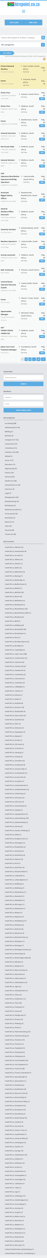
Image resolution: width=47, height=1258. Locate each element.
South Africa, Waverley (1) (14, 1220)
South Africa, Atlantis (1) (13, 564)
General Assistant (8, 133)
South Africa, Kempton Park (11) (16, 839)
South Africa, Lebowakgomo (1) (16, 880)
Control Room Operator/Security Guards (8, 285)
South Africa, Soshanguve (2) (15, 1142)
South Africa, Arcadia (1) (14, 555)
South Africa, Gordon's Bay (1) (15, 769)
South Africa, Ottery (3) (13, 995)
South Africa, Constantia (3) (15, 683)
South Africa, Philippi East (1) (15, 1015)
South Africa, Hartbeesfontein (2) (17, 789)
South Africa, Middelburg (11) (15, 921)
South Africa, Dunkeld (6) (14, 703)
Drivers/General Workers (7, 67)
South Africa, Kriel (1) (12, 863)
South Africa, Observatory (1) (15, 978)
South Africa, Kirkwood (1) (14, 851)
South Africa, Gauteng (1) (14, 752)
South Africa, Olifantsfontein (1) (16, 991)
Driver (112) (9, 460)
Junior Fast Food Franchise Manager (9, 348)
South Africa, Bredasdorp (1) (15, 633)
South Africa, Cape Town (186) (16, 654)
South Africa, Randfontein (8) (15, 1089)
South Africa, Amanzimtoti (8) (15, 551)
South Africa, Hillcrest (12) (14, 802)
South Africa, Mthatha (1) (14, 962)
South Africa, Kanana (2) (13, 826)
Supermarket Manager (6, 312)
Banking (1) (9, 432)
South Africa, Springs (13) (14, 1151)
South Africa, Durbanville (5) (15, 711)
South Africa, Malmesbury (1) (15, 892)
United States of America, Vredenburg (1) (20, 1253)
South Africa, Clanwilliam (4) (15, 674)
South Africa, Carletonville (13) (16, 658)
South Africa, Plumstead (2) (15, 1052)
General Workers (8, 160)
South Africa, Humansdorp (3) (15, 806)
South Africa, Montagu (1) (14, 945)
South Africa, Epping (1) (13, 736)
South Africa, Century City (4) (15, 666)
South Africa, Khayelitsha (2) (15, 847)
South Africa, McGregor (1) (14, 904)
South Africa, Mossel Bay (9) (15, 954)
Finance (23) (9, 473)
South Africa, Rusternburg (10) (16, 1118)
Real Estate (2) (10, 518)
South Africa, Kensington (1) (15, 843)
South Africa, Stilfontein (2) (15, 1163)
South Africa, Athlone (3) (14, 559)
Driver (3, 81)
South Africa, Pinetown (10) (15, 1040)
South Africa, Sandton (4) (14, 1122)
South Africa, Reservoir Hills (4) (16, 1093)
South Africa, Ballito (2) (13, 568)
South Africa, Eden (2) (13, 724)
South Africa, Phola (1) (13, 1027)
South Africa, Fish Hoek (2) (14, 744)
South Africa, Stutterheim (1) (15, 1171)
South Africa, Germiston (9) (15, 761)
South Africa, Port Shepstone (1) (16, 1064)
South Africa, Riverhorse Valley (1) (17, 1101)
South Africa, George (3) (13, 757)
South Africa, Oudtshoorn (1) (15, 999)
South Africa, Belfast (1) (13, 588)
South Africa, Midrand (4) (14, 929)
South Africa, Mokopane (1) (15, 941)
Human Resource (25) (12, 485)
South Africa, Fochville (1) (14, 748)
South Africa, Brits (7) (12, 637)
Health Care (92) (11, 481)
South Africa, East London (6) (15, 715)
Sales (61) (8, 526)
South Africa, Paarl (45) (13, 1003)
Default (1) (8, 456)
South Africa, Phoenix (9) (14, 1019)
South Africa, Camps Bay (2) (15, 650)
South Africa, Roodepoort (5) (15, 1110)
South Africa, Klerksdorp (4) (15, 855)
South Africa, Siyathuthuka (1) (15, 1134)
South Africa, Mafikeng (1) (14, 884)
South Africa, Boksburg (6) (14, 625)
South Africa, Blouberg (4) (14, 617)
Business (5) (9, 436)
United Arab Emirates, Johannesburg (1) (19, 1249)
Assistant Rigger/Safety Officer (6, 195)
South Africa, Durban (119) (14, 707)
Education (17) (10, 464)
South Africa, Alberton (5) (14, 547)
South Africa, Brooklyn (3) (14, 646)
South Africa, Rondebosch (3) (15, 1105)
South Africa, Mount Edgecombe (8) (18, 958)
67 (38, 359)
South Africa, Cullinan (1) (14, 691)
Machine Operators (9, 241)
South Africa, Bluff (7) (12, 621)
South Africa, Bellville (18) (14, 592)
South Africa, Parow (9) (13, 1011)
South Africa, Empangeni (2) (15, 732)
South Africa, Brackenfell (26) (15, 629)
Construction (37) (11, 444)
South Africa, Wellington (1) (15, 1229)
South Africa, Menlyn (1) (13, 913)
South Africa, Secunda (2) (14, 1126)
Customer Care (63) (12, 452)
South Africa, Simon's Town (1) (16, 1130)
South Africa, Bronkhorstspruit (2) (17, 642)
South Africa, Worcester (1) (14, 1245)
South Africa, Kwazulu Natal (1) (16, 871)
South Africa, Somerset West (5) (16, 1138)
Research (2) (9, 522)
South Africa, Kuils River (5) (14, 867)
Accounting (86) (10, 423)
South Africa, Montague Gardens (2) (18, 949)
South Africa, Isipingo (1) (14, 810)
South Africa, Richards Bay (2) (15, 1097)
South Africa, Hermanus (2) (14, 798)
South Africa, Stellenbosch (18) (16, 1155)
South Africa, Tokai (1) (13, 1188)
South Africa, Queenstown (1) (15, 1081)
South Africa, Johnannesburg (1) (16, 822)
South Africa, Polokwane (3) (15, 1056)
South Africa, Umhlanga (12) (15, 1196)
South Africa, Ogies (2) (13, 986)
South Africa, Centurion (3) (14, 662)
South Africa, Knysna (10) (14, 859)
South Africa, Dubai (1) (13, 699)
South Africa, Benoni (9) (13, 596)
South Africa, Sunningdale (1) (15, 1175)
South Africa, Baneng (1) (13, 576)
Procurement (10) (11, 514)
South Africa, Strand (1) (13, 1167)
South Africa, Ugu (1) (12, 1192)
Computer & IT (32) (11, 440)
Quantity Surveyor (8, 229)
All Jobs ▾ (7, 53)
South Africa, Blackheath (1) (15, 605)
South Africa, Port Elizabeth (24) (16, 1060)
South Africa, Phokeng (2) (14, 1023)
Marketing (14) (10, 505)
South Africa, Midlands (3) (14, 925)
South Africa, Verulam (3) (14, 1208)
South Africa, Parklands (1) (14, 1007)
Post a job (14, 22)
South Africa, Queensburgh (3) (16, 1077)
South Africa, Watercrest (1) (15, 1216)
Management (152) (11, 497)
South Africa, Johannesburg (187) (17, 818)
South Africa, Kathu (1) (13, 835)
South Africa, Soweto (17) (14, 1147)
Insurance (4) (9, 489)
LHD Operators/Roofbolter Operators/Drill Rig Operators (10, 177)
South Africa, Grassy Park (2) (15, 777)
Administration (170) (12, 427)
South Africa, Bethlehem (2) (15, 601)
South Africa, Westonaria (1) (15, 1233)
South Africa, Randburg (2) (14, 1085)
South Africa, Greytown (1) (14, 781)
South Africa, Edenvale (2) (14, 728)
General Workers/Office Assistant (7, 212)
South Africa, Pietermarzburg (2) (17, 1036)
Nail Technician (7, 270)
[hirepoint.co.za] (23, 4)
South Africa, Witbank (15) (14, 1241)
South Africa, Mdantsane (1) (15, 908)
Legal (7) (8, 493)
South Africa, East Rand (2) (14, 720)
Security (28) (9, 530)
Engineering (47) (11, 468)
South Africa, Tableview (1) (15, 1184)
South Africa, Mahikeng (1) (14, 888)
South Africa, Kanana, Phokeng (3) (17, 830)
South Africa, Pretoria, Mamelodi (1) (18, 1073)
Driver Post (5, 92)
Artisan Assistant (8, 255)
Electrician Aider (7, 146)
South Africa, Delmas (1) (13, 695)
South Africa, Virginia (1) (14, 1212)
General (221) (10, 477)
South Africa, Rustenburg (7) (15, 1114)
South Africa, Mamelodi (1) (14, 896)
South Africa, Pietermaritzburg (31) (17, 1032)
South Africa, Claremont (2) (15, 679)
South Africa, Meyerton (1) (14, 917)
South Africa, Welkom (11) (14, 1225)
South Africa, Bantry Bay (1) (15, 580)
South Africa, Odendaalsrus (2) (16, 982)
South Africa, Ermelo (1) (13, 740)
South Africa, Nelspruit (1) (14, 966)
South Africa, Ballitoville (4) (15, 572)
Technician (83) (10, 534)
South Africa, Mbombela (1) (15, 900)
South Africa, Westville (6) (14, 1237)
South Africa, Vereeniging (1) (15, 1204)
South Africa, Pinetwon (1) (14, 1044)
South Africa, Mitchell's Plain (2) (16, 937)
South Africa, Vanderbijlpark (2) (16, 1200)
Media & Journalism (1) (13, 510)
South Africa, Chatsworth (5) (15, 670)
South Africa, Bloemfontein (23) (16, 609)
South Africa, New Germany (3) (16, 970)
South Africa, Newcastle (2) (15, 974)
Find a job (33, 22)
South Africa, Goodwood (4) (15, 765)
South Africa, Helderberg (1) (15, 793)
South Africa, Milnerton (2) (14, 933)
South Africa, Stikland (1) (14, 1159)
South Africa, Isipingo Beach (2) (16, 814)
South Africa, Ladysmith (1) (14, 876)
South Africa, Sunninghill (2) (15, 1179)
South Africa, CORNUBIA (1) (15, 687)
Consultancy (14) (11, 448)
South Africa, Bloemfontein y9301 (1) (18, 613)
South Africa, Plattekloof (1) (15, 1048)
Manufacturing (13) (12, 501)
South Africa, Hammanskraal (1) (16, 785)
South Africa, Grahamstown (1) (16, 773)
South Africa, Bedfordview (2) (15, 584)
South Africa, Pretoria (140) (15, 1069)
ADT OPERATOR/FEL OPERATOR (7, 330)
